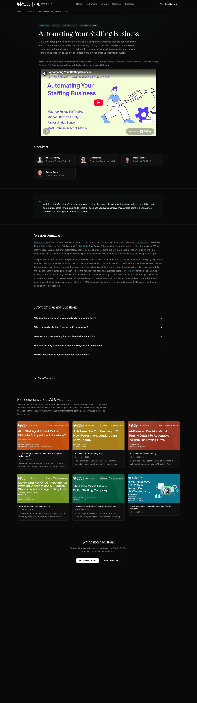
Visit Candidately (167, 4)
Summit (20, 11)
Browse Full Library (87, 560)
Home (79, 4)
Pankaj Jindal (81, 246)
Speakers (116, 4)
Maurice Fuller (140, 61)
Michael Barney (113, 61)
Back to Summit (111, 560)
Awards (105, 4)
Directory (129, 4)
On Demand (91, 4)
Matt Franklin (127, 61)
